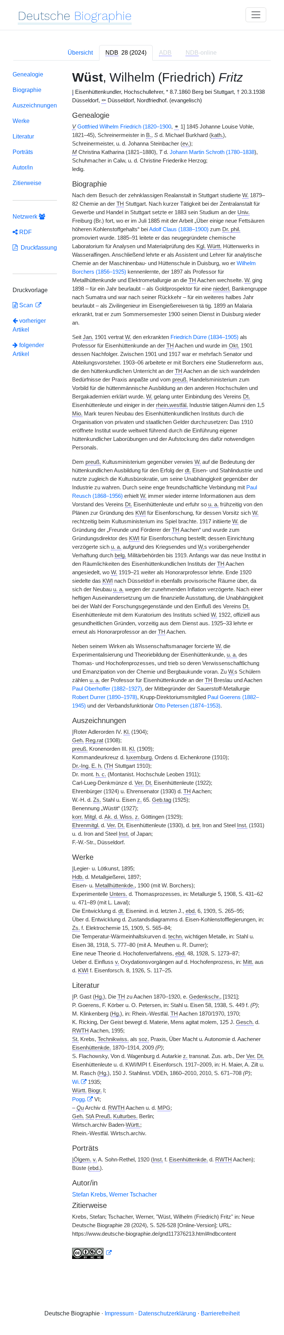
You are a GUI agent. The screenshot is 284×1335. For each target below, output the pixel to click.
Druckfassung (37, 247)
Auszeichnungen (35, 105)
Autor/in (23, 167)
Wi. (76, 1082)
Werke (21, 121)
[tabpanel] (142, 666)
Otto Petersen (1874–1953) (187, 706)
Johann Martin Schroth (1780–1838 (212, 152)
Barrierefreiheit (220, 1313)
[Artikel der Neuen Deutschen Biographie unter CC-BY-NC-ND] (92, 1253)
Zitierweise (27, 183)
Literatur (23, 136)
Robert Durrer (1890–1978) (104, 697)
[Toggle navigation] (256, 14)
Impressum (119, 1313)
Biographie (27, 90)
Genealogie (28, 74)
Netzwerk (26, 216)
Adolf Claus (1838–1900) (179, 229)
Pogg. (79, 1099)
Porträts (23, 152)
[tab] (126, 53)
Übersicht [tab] (80, 52)
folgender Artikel (28, 349)
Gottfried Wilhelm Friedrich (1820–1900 (124, 127)
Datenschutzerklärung (167, 1313)
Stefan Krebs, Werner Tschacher (114, 1194)
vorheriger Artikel (29, 325)
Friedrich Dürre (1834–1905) (204, 337)
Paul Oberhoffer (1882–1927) (107, 689)
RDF (25, 232)
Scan (26, 305)
